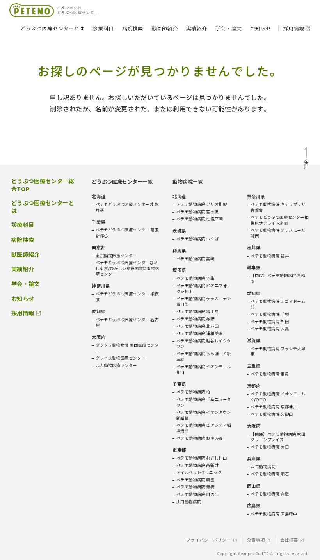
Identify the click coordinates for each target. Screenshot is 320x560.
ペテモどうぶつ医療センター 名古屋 (127, 322)
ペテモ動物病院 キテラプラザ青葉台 (278, 207)
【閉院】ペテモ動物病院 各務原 (278, 278)
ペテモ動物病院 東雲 (195, 480)
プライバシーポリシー (208, 540)
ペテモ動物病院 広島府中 (274, 514)
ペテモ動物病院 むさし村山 (201, 458)
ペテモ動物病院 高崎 (195, 258)
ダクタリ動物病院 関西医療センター (127, 348)
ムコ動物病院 (263, 466)
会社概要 (289, 540)
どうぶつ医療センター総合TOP (42, 185)
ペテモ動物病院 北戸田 (197, 326)
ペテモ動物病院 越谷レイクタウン (203, 343)
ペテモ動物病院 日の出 (197, 494)
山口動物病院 (188, 502)
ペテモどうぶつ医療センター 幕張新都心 (127, 232)
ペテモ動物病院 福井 (270, 256)
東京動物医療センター (116, 255)
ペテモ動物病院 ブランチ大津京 (278, 351)
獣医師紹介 (164, 28)
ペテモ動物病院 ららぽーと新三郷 (203, 356)
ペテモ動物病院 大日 (270, 447)
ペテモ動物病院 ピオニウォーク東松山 (203, 288)
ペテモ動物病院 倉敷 (270, 494)
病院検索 (132, 28)
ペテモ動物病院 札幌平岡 (199, 219)
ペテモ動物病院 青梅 (195, 487)
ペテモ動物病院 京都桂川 (274, 407)
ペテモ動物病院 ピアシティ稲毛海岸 (203, 428)
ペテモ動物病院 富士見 (197, 311)
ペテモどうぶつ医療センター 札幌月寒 (127, 207)
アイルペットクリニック (199, 472)
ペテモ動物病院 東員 (270, 374)
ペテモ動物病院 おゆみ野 (199, 438)
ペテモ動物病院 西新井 (197, 465)
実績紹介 (196, 28)
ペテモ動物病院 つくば (197, 239)
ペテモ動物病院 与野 (195, 319)
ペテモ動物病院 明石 (270, 474)
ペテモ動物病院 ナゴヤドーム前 (278, 304)
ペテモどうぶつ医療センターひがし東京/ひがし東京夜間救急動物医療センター (128, 268)
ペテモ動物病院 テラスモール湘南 (278, 233)
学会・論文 (228, 28)
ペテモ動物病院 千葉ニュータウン (203, 402)
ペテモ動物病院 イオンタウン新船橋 (203, 415)
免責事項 (256, 540)
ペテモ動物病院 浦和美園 (199, 333)
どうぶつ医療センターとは (52, 28)
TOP (306, 159)
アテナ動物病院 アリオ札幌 (201, 204)
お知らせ (260, 28)
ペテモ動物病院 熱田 (270, 321)
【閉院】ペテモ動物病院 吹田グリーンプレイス (278, 437)
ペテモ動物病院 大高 (270, 328)
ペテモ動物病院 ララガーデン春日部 (203, 301)
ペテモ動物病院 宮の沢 (197, 212)
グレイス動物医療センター (120, 358)
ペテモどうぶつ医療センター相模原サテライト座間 (279, 220)
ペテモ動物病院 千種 (270, 314)
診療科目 (103, 28)
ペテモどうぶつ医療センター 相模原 (127, 296)
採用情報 (293, 28)
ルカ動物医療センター (116, 365)
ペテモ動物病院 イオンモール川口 (203, 369)
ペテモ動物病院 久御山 (272, 414)
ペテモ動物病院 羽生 (195, 278)
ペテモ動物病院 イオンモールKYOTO (278, 397)
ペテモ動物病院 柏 (193, 392)
